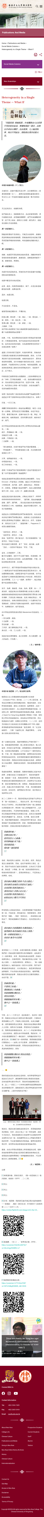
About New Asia (7, 1427)
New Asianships (10, 81)
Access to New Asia (8, 1488)
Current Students (33, 1432)
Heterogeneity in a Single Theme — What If (18, 49)
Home (4, 43)
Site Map (5, 1484)
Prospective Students (35, 1427)
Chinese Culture (7, 1436)
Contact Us (5, 1479)
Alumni (30, 1441)
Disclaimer (5, 1492)
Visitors (30, 1445)
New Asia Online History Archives (13, 1450)
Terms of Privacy (7, 1501)
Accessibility (6, 1497)
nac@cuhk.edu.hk (14, 1414)
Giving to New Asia (8, 1445)
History (4, 1454)
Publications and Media (16, 43)
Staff (29, 1436)
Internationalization (8, 1463)
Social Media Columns (10, 46)
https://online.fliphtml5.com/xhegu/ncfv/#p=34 (19, 1210)
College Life (6, 1432)
